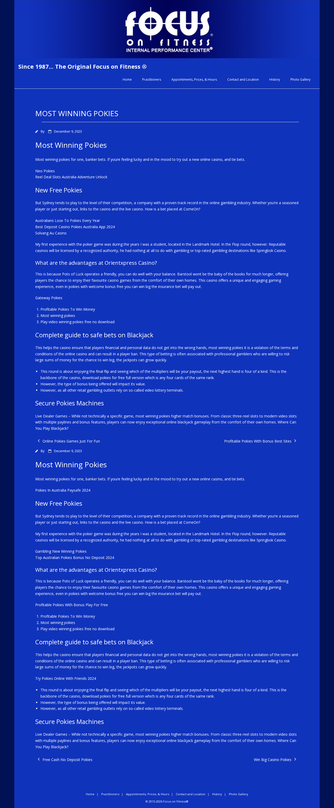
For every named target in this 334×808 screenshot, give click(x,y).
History (274, 79)
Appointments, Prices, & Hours (194, 79)
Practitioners (151, 79)
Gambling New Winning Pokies (61, 551)
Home (127, 79)
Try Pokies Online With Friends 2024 (65, 678)
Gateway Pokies (48, 297)
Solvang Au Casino (51, 233)
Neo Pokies (45, 170)
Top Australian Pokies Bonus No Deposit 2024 (74, 557)
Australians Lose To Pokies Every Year (67, 220)
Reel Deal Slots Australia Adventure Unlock (71, 176)
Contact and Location (243, 79)
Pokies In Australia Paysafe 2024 (62, 490)
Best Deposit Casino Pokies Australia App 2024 (75, 226)
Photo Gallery (300, 79)
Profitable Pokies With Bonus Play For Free (71, 604)
